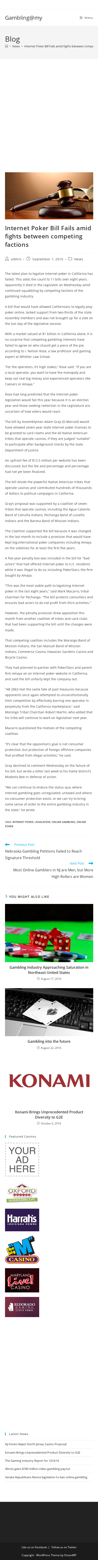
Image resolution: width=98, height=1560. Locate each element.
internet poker (23, 822)
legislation (42, 822)
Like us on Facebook (34, 1547)
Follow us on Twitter (64, 1547)
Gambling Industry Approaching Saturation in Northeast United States (49, 970)
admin (16, 259)
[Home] (6, 46)
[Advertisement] (49, 121)
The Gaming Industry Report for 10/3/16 (32, 1461)
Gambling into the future (49, 1041)
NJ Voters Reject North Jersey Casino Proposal (36, 1444)
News (78, 259)
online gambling (63, 822)
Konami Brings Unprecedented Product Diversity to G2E (49, 1114)
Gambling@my (23, 17)
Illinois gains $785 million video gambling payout (37, 1469)
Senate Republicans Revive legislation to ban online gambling (46, 1477)
